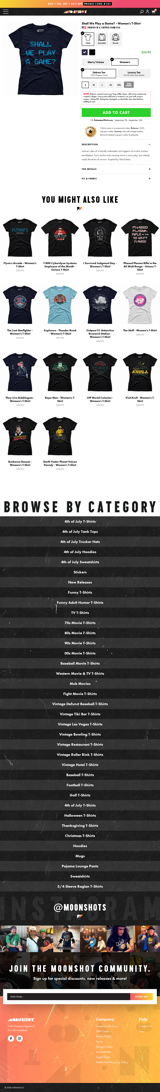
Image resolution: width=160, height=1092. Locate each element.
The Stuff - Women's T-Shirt (140, 332)
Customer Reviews (107, 1026)
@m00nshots (80, 907)
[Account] (147, 14)
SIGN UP (141, 996)
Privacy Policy (104, 1047)
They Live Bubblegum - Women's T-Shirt (20, 401)
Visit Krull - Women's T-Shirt (140, 401)
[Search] (142, 12)
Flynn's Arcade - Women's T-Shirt (20, 266)
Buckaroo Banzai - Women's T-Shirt (20, 465)
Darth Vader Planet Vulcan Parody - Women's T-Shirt (60, 465)
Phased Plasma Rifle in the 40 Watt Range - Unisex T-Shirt (140, 268)
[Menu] (5, 11)
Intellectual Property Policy (112, 1062)
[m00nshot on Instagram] (13, 939)
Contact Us (145, 1026)
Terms (99, 1041)
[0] (153, 12)
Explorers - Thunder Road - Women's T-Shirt (60, 334)
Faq (141, 1031)
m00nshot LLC (18, 1087)
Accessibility (103, 1052)
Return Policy (103, 1036)
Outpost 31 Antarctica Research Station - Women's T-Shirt (100, 336)
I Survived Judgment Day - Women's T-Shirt (100, 266)
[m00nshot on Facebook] (11, 1038)
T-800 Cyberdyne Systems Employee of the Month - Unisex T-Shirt (60, 268)
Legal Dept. (103, 1057)
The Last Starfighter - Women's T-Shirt (20, 334)
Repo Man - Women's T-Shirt (60, 401)
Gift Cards (102, 1031)
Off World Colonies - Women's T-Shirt (100, 401)
